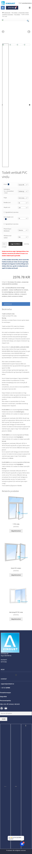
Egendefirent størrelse (11, 212)
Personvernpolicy (5, 700)
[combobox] (23, 184)
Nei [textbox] (23, 237)
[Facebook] (1, 708)
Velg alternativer (16, 531)
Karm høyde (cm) (8, 218)
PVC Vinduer (17, 14)
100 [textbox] (23, 207)
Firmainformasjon (5, 692)
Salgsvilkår (3, 696)
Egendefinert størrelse (11, 224)
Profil (5, 184)
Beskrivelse (8, 304)
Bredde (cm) (7, 202)
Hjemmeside (7, 12)
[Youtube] (5, 708)
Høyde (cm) (7, 207)
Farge (5, 197)
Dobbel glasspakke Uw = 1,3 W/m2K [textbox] (23, 191)
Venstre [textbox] (23, 230)
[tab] (8, 304)
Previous (2, 105)
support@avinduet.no (7, 684)
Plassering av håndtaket (7, 230)
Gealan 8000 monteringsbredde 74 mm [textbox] (23, 185)
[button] (3, 8)
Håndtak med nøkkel (7, 237)
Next (30, 105)
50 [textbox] (23, 203)
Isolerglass (7, 189)
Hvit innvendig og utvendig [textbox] (23, 198)
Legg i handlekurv (15, 244)
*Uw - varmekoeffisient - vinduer (9, 192)
